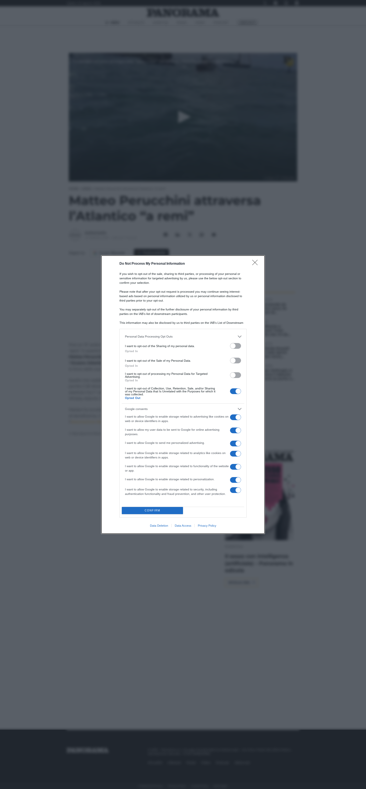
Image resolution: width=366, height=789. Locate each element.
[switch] (235, 346)
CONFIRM (152, 510)
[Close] (256, 264)
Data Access (183, 525)
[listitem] (183, 336)
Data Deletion (159, 525)
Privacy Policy (207, 525)
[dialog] (183, 395)
